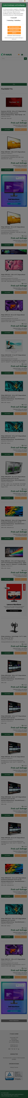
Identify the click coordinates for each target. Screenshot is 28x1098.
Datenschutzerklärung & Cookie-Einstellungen (14, 37)
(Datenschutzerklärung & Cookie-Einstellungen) (13, 15)
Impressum (14, 39)
